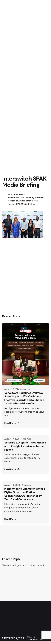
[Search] (45, 38)
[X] (5, 197)
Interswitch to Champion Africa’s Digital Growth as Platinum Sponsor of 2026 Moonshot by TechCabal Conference (24, 494)
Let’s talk (34, 38)
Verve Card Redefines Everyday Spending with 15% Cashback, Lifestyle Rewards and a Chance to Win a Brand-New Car (24, 398)
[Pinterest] (5, 207)
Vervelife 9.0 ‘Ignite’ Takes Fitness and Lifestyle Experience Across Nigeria (25, 446)
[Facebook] (5, 193)
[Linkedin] (5, 202)
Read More (10, 423)
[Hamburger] (6, 38)
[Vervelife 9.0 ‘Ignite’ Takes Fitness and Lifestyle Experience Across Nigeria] (25, 433)
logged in (19, 565)
